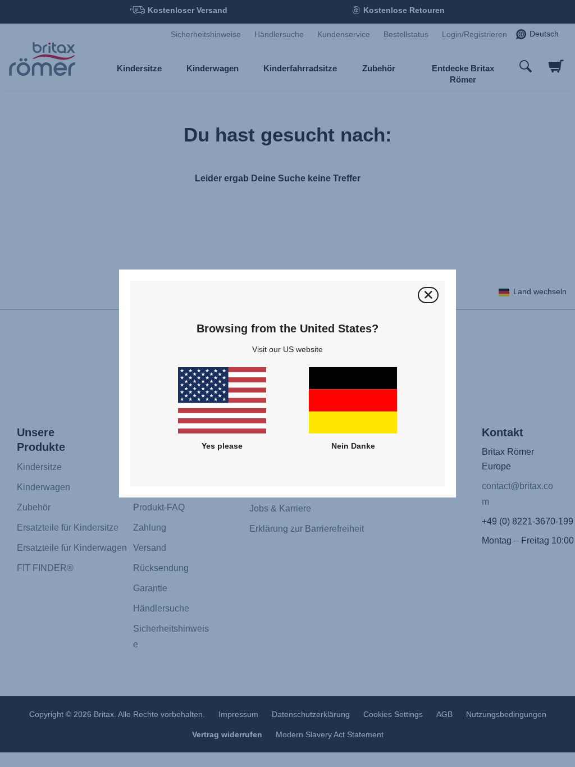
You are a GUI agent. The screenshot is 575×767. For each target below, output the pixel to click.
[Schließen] (428, 295)
